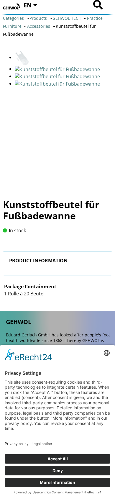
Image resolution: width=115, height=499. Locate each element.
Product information (38, 260)
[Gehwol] (12, 6)
